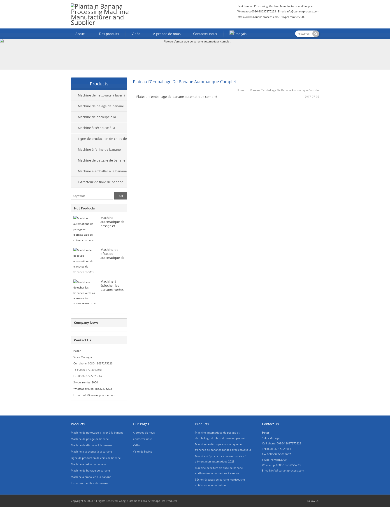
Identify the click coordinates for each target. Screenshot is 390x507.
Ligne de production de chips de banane (99, 140)
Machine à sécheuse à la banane (93, 129)
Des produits (109, 33)
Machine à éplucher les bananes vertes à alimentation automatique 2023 (112, 291)
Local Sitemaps (150, 501)
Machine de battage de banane (101, 160)
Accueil (80, 33)
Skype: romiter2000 (293, 17)
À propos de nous (167, 33)
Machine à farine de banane (99, 149)
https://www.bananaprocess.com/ (258, 17)
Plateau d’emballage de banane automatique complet (176, 96)
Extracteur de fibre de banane (100, 182)
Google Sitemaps (129, 501)
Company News (86, 322)
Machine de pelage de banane (101, 106)
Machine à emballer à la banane (102, 171)
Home (240, 90)
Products (202, 424)
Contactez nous (205, 33)
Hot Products (84, 208)
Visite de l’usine (142, 451)
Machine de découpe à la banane (93, 118)
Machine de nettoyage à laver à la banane (98, 97)
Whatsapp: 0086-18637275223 (92, 389)
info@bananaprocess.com (302, 11)
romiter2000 (90, 382)
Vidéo (136, 33)
